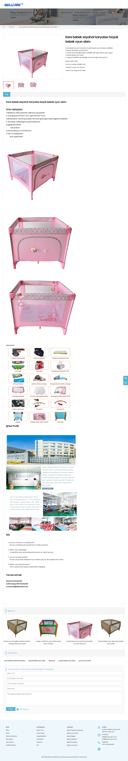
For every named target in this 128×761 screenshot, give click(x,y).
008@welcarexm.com (109, 739)
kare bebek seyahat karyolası (14, 661)
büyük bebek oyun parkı (66, 661)
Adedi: (67, 70)
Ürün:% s (12, 27)
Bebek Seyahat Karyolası (75, 730)
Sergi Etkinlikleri (41, 736)
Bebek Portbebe (72, 742)
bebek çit (52, 661)
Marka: (67, 61)
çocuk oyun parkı (85, 661)
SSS (38, 745)
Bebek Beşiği (71, 736)
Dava (8, 733)
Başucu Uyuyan (72, 745)
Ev (4, 27)
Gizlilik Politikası (24, 709)
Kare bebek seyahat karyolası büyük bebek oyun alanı (38, 27)
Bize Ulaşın (9, 739)
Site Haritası (10, 742)
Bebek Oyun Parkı (72, 733)
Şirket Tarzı (40, 730)
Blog (7, 730)
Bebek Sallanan (72, 739)
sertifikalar (40, 739)
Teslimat (39, 742)
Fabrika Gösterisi (11, 736)
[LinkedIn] (99, 749)
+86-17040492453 (108, 744)
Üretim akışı (40, 733)
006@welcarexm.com (109, 737)
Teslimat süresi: (71, 67)
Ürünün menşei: (71, 64)
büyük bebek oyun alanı (36, 661)
